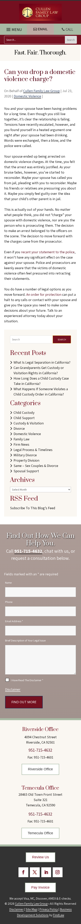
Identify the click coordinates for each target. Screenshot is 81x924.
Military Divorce (25, 455)
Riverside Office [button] (40, 769)
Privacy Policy (48, 909)
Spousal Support (26, 471)
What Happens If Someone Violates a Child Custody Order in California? (41, 391)
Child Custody (24, 412)
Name (8, 582)
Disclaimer (12, 689)
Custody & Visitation (29, 423)
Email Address (14, 621)
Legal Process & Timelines (33, 449)
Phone (8, 602)
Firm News (21, 444)
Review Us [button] (40, 857)
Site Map (31, 909)
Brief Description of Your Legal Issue (25, 640)
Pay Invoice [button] (40, 887)
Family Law (21, 439)
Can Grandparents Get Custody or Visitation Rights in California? (39, 370)
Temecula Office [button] (40, 833)
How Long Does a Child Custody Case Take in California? (41, 381)
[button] (13, 28)
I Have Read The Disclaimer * (27, 680)
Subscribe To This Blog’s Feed (32, 508)
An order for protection (43, 294)
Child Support (24, 418)
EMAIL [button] (43, 29)
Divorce (19, 428)
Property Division (26, 460)
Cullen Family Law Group (41, 91)
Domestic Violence (27, 96)
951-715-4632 (28, 551)
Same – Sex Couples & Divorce (36, 465)
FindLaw (58, 915)
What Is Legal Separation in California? (42, 362)
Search (62, 339)
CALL (69, 29)
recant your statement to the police (48, 252)
